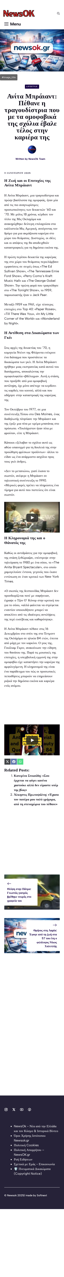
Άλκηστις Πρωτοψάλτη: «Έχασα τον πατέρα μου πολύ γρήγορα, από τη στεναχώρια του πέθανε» (36, 799)
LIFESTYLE (32, 86)
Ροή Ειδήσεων (23, 1159)
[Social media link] (6, 1109)
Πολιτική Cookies (26, 1145)
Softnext (42, 1195)
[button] (58, 13)
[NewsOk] (20, 13)
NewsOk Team (36, 158)
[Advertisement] (32, 843)
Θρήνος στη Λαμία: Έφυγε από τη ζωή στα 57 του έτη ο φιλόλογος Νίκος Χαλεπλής (43, 938)
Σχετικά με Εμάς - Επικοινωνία (34, 1164)
